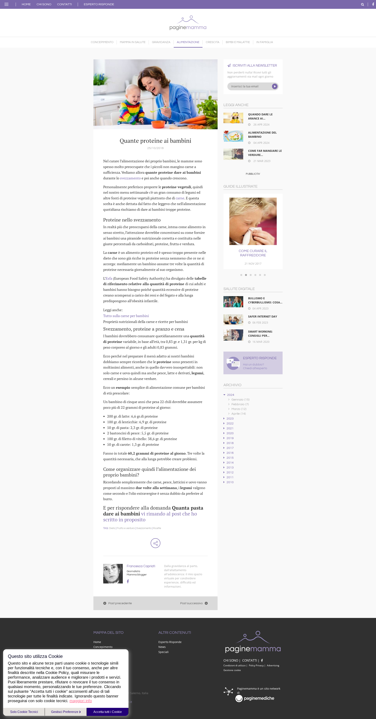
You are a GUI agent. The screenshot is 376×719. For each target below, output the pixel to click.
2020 (230, 433)
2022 (230, 423)
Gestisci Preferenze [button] (65, 712)
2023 (230, 418)
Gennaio (240, 399)
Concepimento (102, 42)
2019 (230, 438)
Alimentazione (188, 42)
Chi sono (44, 4)
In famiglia (264, 42)
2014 (230, 462)
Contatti (64, 4)
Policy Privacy (256, 665)
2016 (230, 452)
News (162, 647)
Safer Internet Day (262, 316)
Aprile (238, 413)
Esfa (109, 278)
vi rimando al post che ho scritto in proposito (150, 516)
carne (180, 198)
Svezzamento (143, 528)
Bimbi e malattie (238, 42)
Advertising (273, 665)
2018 (230, 443)
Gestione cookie (232, 670)
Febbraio (240, 404)
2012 (230, 472)
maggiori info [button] (81, 701)
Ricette (157, 528)
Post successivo (191, 603)
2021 (230, 428)
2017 (230, 447)
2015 (230, 457)
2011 (230, 477)
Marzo (238, 409)
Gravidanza (161, 42)
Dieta (112, 528)
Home (26, 4)
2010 (230, 482)
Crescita (212, 42)
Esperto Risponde (99, 4)
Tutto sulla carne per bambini (126, 315)
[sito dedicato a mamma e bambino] (188, 21)
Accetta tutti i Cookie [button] (107, 712)
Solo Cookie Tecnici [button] (24, 712)
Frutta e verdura (126, 528)
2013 (230, 467)
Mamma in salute (133, 42)
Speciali (163, 652)
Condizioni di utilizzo (234, 665)
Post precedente (120, 603)
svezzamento (131, 178)
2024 (230, 394)
